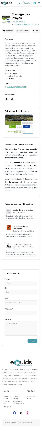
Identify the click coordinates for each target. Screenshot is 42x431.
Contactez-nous (31, 397)
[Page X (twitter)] (21, 412)
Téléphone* (9, 309)
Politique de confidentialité (18, 403)
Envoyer (32, 341)
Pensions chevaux (18, 22)
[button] (39, 3)
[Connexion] (34, 3)
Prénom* (7, 279)
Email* (7, 298)
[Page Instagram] (27, 412)
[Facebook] (7, 99)
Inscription (7, 407)
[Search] (19, 3)
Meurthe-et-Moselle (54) (24, 24)
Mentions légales (16, 397)
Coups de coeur (7, 397)
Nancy (36, 24)
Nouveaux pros (7, 403)
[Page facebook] (14, 412)
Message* (8, 319)
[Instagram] (12, 99)
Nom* (6, 288)
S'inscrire (27, 3)
